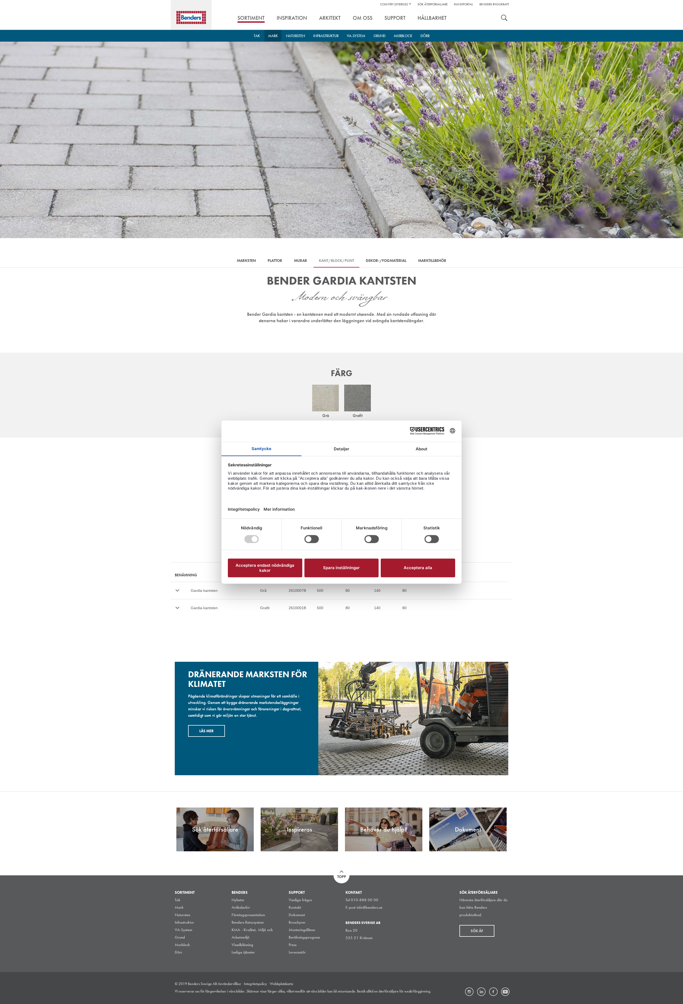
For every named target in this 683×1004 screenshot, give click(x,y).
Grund (380, 35)
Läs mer (206, 731)
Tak (257, 35)
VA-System (356, 35)
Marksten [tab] (246, 260)
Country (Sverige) (394, 4)
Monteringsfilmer (302, 929)
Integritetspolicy (255, 983)
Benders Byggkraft (494, 4)
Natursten (295, 35)
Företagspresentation (248, 915)
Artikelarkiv (241, 907)
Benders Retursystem (248, 922)
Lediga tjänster (243, 952)
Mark (273, 35)
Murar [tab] (300, 260)
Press (292, 944)
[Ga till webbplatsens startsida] (191, 17)
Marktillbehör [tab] (432, 260)
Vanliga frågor (300, 900)
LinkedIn (481, 991)
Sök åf (477, 930)
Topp (341, 876)
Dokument (297, 915)
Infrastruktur (326, 35)
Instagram (469, 991)
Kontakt (295, 907)
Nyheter (238, 900)
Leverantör (297, 952)
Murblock (403, 35)
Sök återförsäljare (433, 4)
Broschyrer (297, 922)
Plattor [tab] (275, 260)
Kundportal (463, 4)
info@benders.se (369, 907)
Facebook (493, 991)
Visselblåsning (242, 944)
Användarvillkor (229, 983)
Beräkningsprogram (304, 937)
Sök (504, 18)
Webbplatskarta (281, 983)
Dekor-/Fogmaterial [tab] (386, 260)
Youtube (505, 991)
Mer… (177, 590)
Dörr (425, 35)
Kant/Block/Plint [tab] (336, 260)
